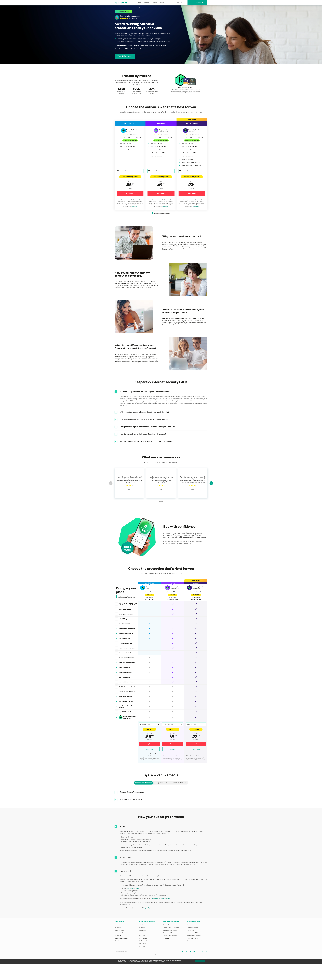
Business (146, 2)
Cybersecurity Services (192, 927)
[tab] (143, 783)
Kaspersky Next (190, 924)
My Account (198, 2)
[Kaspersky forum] (202, 952)
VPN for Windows (143, 938)
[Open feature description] (116, 604)
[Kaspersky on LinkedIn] (190, 952)
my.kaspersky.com (133, 888)
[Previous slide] (110, 483)
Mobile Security (142, 930)
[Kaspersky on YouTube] (194, 952)
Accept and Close (200, 960)
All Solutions (117, 940)
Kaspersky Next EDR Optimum (170, 930)
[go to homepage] (121, 3)
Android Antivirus (143, 924)
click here (134, 206)
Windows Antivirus (143, 932)
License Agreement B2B (144, 954)
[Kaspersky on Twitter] (186, 952)
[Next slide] (211, 483)
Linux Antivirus (142, 935)
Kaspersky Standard (119, 924)
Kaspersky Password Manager (121, 938)
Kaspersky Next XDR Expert (193, 932)
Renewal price (124, 845)
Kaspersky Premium (119, 930)
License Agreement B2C (134, 954)
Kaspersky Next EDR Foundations (171, 927)
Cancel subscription (153, 954)
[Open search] (186, 3)
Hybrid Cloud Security (192, 938)
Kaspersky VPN (118, 935)
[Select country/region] (178, 3)
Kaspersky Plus (118, 927)
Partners (154, 2)
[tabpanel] (161, 796)
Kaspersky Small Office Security (170, 924)
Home (139, 2)
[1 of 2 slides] (160, 501)
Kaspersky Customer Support (160, 898)
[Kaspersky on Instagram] (198, 952)
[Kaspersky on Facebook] (182, 952)
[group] (129, 483)
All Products (166, 938)
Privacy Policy (117, 954)
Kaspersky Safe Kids (119, 932)
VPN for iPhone (142, 943)
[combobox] (181, 2)
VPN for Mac (142, 946)
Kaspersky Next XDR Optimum (170, 932)
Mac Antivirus (142, 927)
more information (159, 961)
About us (162, 2)
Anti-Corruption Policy (125, 954)
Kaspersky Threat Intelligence (194, 935)
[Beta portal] (206, 952)
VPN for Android (143, 940)
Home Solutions (119, 921)
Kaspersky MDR (190, 930)
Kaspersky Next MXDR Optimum (170, 935)
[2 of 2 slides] (162, 501)
